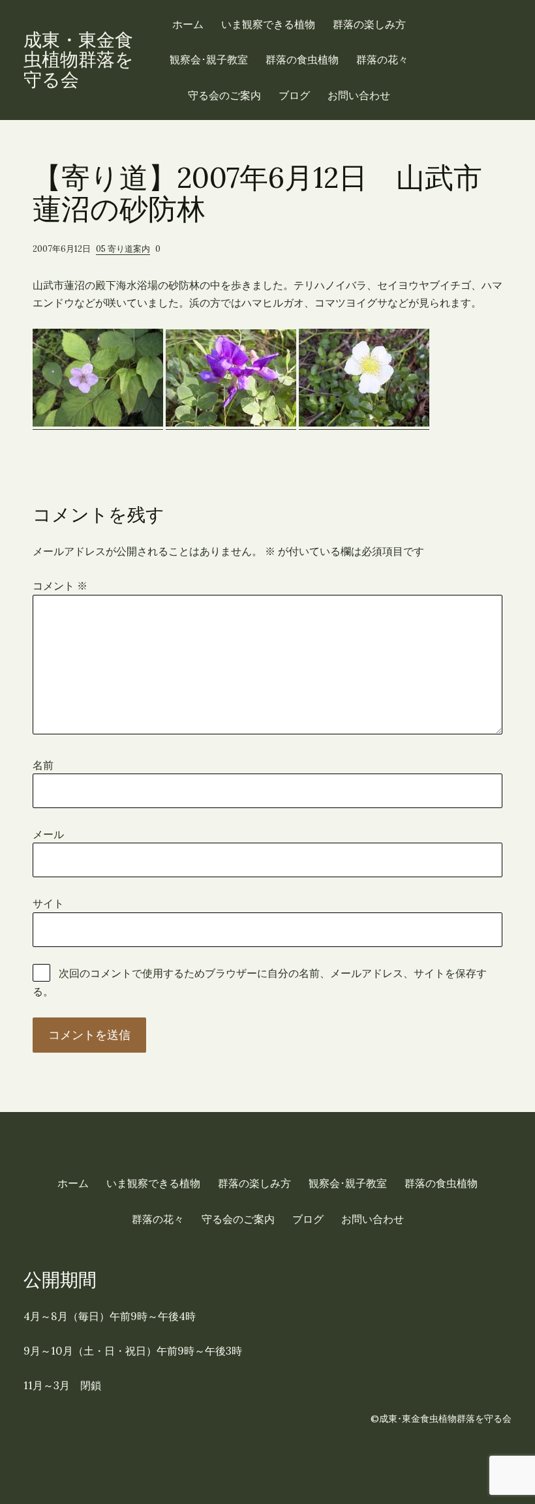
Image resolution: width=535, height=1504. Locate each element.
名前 (43, 765)
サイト (48, 903)
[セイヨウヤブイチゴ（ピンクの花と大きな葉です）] (98, 423)
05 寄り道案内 (123, 248)
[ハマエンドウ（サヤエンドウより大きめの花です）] (231, 423)
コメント (60, 585)
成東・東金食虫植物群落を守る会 (78, 60)
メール (48, 834)
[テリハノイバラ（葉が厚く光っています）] (364, 423)
